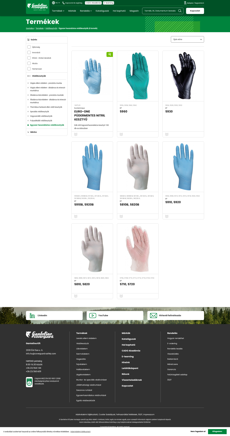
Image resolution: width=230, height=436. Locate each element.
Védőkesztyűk (51, 28)
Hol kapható (119, 11)
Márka (33, 132)
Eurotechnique (79, 108)
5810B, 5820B (129, 204)
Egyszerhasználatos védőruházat (91, 395)
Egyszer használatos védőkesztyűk (47, 125)
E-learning (108, 3)
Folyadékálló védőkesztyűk (41, 120)
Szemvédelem (82, 354)
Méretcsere (172, 364)
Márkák (72, 11)
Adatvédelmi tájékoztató (87, 415)
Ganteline (37, 7)
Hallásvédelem (83, 369)
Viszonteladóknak (132, 380)
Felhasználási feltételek (126, 415)
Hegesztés (81, 359)
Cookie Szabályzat (107, 415)
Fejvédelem (81, 364)
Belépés (190, 3)
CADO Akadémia (93, 3)
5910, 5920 (173, 202)
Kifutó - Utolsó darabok (41, 58)
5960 (123, 111)
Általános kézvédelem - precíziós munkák (47, 95)
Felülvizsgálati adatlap (177, 375)
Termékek (57, 11)
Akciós (35, 63)
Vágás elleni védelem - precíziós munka (46, 83)
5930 (169, 111)
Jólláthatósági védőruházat (88, 385)
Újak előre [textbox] (177, 39)
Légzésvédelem (83, 375)
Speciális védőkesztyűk (39, 111)
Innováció (36, 52)
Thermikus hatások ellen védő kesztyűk (46, 107)
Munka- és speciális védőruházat (91, 380)
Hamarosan (37, 69)
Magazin (134, 11)
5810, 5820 (82, 284)
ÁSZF (169, 380)
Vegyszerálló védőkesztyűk (41, 116)
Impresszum (148, 415)
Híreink (126, 362)
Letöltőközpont (130, 368)
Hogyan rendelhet (175, 338)
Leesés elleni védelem (86, 338)
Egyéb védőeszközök (85, 401)
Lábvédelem (82, 349)
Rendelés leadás (174, 349)
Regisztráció (199, 3)
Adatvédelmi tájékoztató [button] (80, 431)
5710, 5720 (127, 284)
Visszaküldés (173, 354)
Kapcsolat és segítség (73, 3)
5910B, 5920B (84, 204)
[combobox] (187, 39)
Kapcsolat (195, 11)
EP (121, 108)
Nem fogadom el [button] (198, 431)
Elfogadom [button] (217, 431)
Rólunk (125, 374)
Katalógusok (102, 11)
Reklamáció (172, 359)
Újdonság (36, 47)
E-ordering (172, 344)
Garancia (171, 369)
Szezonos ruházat (84, 390)
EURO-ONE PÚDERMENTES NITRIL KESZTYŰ (89, 115)
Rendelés (85, 11)
